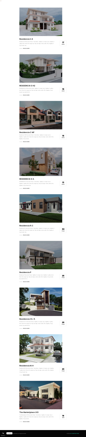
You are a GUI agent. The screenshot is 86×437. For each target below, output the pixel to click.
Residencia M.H (26, 365)
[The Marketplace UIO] (40, 395)
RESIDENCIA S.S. (27, 179)
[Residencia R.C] (40, 208)
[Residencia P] (40, 255)
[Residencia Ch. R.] (40, 302)
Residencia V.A (26, 39)
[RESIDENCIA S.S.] (40, 162)
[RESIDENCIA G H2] (40, 68)
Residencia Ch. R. (27, 319)
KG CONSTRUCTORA (74, 433)
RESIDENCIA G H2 (27, 85)
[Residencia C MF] (40, 115)
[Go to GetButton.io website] (3, 435)
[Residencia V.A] (40, 22)
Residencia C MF (26, 132)
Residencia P (25, 272)
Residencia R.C (26, 225)
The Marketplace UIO (29, 412)
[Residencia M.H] (40, 348)
